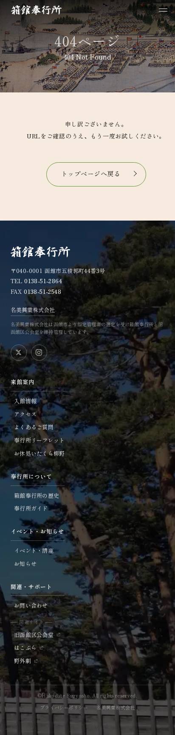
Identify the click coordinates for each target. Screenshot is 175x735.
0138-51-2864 (43, 281)
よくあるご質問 (34, 427)
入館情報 (25, 401)
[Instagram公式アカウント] (39, 353)
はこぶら (25, 647)
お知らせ (25, 564)
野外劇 (22, 661)
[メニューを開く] (163, 10)
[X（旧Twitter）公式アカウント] (19, 353)
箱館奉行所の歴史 (36, 495)
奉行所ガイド (31, 508)
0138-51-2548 (42, 291)
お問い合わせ (31, 605)
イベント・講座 (34, 550)
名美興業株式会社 (33, 310)
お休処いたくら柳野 (39, 453)
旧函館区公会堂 (34, 635)
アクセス (25, 414)
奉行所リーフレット (39, 440)
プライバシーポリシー (64, 707)
